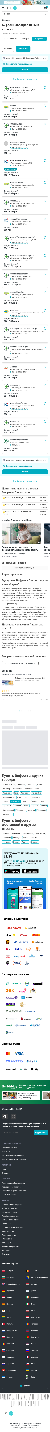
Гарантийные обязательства (13, 1183)
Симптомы (6, 1254)
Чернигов (31, 810)
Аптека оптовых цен (44, 346)
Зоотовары (6, 1243)
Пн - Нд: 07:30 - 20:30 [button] (20, 92)
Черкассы (20, 810)
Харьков (34, 806)
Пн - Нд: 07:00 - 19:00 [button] (20, 390)
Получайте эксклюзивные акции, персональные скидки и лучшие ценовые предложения (24, 1125)
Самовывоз (23, 49)
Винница (31, 784)
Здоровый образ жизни (11, 1246)
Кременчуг (25, 793)
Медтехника (6, 1224)
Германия (7, 842)
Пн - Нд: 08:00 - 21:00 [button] (20, 147)
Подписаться (41, 1132)
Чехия (25, 838)
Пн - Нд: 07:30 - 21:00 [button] (20, 334)
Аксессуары (6, 1250)
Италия (16, 842)
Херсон (44, 806)
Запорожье (17, 789)
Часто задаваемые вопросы (13, 1155)
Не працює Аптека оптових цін (44, 328)
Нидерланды (28, 833)
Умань (26, 806)
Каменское (7, 793)
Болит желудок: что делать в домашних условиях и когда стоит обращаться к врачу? (19, 548)
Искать (25, 69)
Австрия (25, 842)
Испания (34, 842)
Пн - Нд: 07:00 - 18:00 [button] (20, 408)
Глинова (44, 366)
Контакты (6, 1152)
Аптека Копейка (44, 182)
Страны (5, 1173)
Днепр (39, 784)
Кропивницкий (9, 797)
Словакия (7, 838)
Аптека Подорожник (44, 87)
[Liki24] (7, 1413)
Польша (34, 838)
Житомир (6, 789)
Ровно (34, 801)
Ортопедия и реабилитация (13, 1227)
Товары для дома (9, 1235)
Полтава (26, 801)
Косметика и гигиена (10, 1208)
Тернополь (7, 806)
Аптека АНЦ (44, 105)
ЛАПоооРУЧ (7, 1239)
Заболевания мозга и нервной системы (20, 663)
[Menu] (3, 8)
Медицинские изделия (11, 1220)
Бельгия (6, 833)
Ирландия (16, 833)
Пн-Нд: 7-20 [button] (16, 445)
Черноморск (8, 814)
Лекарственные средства (12, 1205)
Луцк (19, 797)
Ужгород (17, 806)
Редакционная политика (11, 1187)
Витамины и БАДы (9, 1212)
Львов (26, 797)
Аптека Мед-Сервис (44, 160)
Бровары (21, 784)
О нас (4, 1169)
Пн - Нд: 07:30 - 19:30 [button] (20, 315)
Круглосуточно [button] (18, 165)
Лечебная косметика (10, 1216)
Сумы (42, 801)
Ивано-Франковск (32, 789)
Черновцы (41, 810)
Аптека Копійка (44, 123)
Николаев (36, 797)
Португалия (40, 833)
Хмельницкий (8, 810)
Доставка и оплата (9, 1148)
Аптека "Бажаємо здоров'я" (44, 237)
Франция (17, 838)
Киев (16, 793)
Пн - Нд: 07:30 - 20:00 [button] (20, 111)
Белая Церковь (9, 784)
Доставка (8, 49)
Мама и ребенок (8, 1231)
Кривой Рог (36, 793)
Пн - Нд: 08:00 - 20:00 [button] (20, 129)
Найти (45, 14)
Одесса (5, 801)
